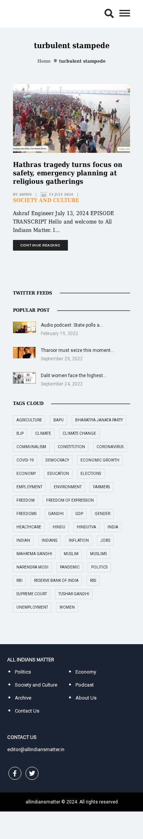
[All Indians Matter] (30, 13)
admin (25, 194)
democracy (57, 460)
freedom (25, 500)
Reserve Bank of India (56, 580)
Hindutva (86, 527)
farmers (101, 487)
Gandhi (56, 514)
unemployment (32, 607)
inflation (79, 540)
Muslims (98, 554)
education (58, 473)
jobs (105, 540)
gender (102, 514)
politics (99, 567)
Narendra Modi (32, 567)
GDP (79, 514)
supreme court (31, 594)
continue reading (40, 245)
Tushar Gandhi (73, 594)
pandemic (70, 567)
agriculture (29, 420)
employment (29, 487)
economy (26, 473)
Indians (49, 540)
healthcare (28, 527)
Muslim (71, 554)
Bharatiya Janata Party (99, 420)
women (67, 607)
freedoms (26, 514)
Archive (23, 698)
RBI (19, 580)
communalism (31, 447)
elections (90, 473)
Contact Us (27, 711)
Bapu (58, 420)
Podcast (85, 685)
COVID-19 (25, 460)
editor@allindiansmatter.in (35, 749)
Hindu (59, 527)
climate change (79, 433)
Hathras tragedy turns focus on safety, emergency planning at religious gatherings (67, 172)
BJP (20, 433)
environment (68, 487)
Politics (23, 672)
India (113, 527)
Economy (86, 672)
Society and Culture (46, 200)
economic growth (99, 460)
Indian (23, 540)
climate (43, 433)
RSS (93, 580)
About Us (86, 698)
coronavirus (110, 447)
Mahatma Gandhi (34, 554)
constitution (71, 447)
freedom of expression (70, 500)
